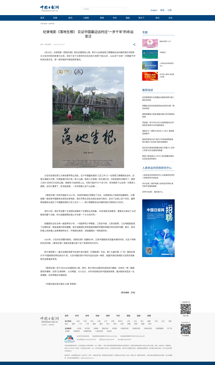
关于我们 (44, 325)
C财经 (86, 18)
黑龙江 (120, 321)
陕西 (135, 324)
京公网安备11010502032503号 (86, 339)
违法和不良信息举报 (83, 336)
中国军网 (76, 331)
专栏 (115, 18)
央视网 (114, 328)
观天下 (141, 18)
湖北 (66, 324)
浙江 (142, 321)
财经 (97, 316)
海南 (94, 324)
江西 (156, 321)
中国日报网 (43, 23)
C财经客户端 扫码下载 (186, 309)
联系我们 (51, 325)
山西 (98, 321)
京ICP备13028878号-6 (124, 339)
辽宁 (105, 321)
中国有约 (163, 52)
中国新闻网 (87, 331)
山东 (162, 321)
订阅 (170, 10)
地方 (158, 18)
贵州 (115, 324)
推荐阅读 (147, 90)
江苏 (135, 321)
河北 (92, 321)
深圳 (149, 324)
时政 (55, 18)
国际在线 (105, 328)
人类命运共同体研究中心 (157, 167)
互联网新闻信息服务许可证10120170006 (104, 336)
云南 (122, 324)
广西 (87, 324)
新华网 (87, 328)
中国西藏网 (159, 328)
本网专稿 (51, 23)
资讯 (70, 18)
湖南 (73, 324)
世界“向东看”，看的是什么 (152, 192)
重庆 (101, 324)
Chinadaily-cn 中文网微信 (185, 329)
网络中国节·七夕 (165, 41)
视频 (102, 18)
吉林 (112, 321)
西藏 (128, 324)
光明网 (67, 331)
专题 (145, 32)
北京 (78, 321)
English (154, 10)
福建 (149, 321)
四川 (108, 324)
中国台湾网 (148, 328)
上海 (128, 321)
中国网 (96, 328)
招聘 (149, 316)
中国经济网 (136, 328)
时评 (77, 316)
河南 (169, 321)
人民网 (78, 328)
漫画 (128, 18)
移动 (162, 10)
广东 (80, 324)
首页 (42, 18)
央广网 (169, 328)
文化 (170, 18)
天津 (85, 321)
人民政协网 (99, 331)
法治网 (109, 331)
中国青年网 (124, 328)
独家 (139, 316)
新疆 (142, 324)
